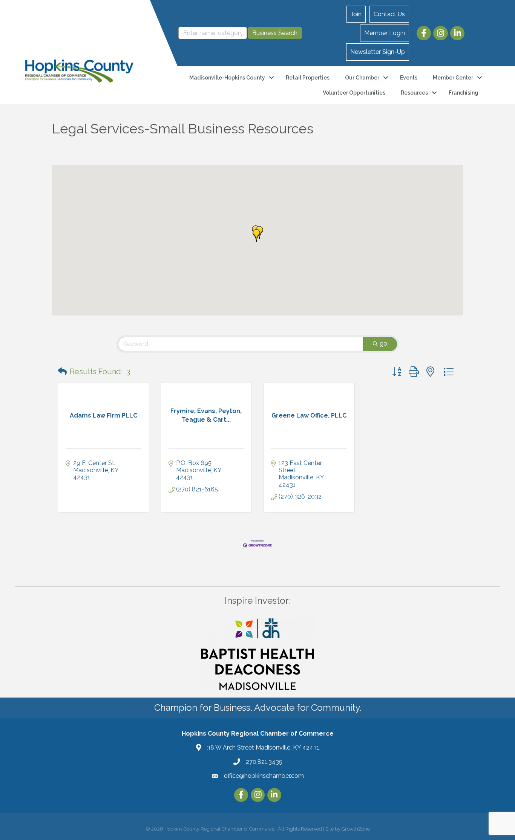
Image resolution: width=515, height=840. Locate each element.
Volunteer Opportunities (354, 93)
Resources (414, 93)
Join (356, 14)
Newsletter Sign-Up (377, 51)
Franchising (463, 93)
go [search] (383, 343)
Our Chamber (362, 78)
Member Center (453, 78)
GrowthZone (356, 829)
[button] (256, 235)
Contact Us (389, 14)
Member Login (384, 33)
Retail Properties (308, 78)
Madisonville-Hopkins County (227, 78)
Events (408, 78)
